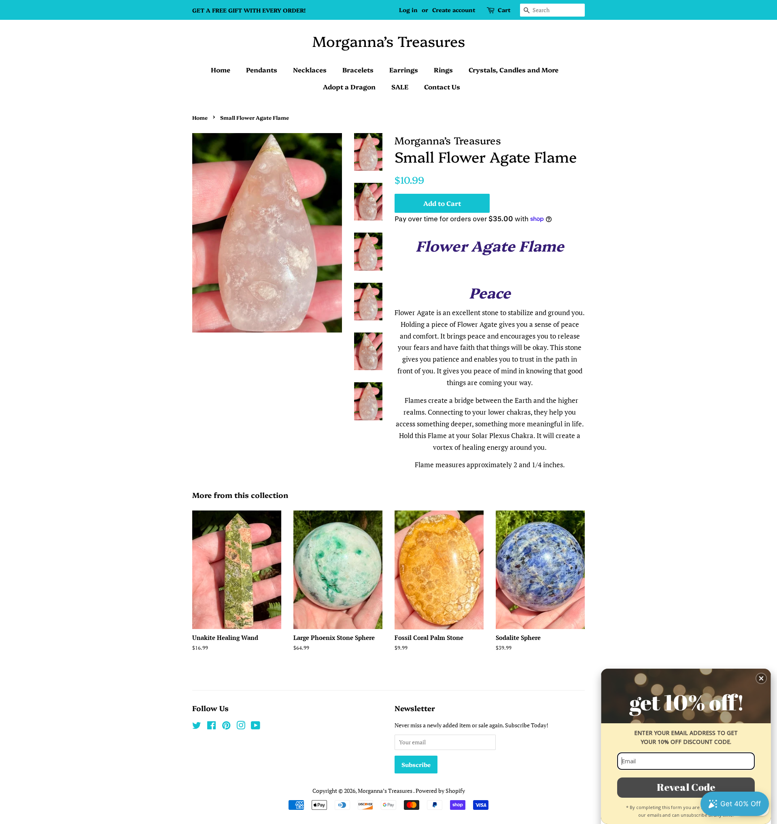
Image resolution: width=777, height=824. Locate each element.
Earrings (403, 69)
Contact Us (442, 86)
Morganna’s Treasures (388, 40)
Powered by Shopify (440, 790)
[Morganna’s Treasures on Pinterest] (226, 727)
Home (220, 69)
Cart (504, 10)
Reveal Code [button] (686, 787)
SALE (399, 86)
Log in (408, 10)
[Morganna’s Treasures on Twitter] (196, 727)
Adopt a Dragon (349, 86)
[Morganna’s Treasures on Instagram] (240, 727)
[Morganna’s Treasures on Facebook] (211, 727)
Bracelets (358, 69)
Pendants (261, 69)
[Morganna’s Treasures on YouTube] (255, 727)
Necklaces (310, 69)
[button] (761, 678)
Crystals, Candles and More (513, 69)
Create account (453, 10)
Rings (443, 69)
